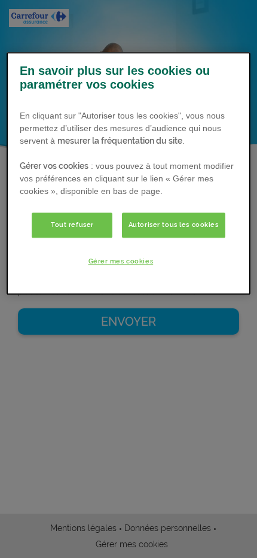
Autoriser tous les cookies (173, 224)
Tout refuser (72, 224)
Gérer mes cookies (121, 261)
